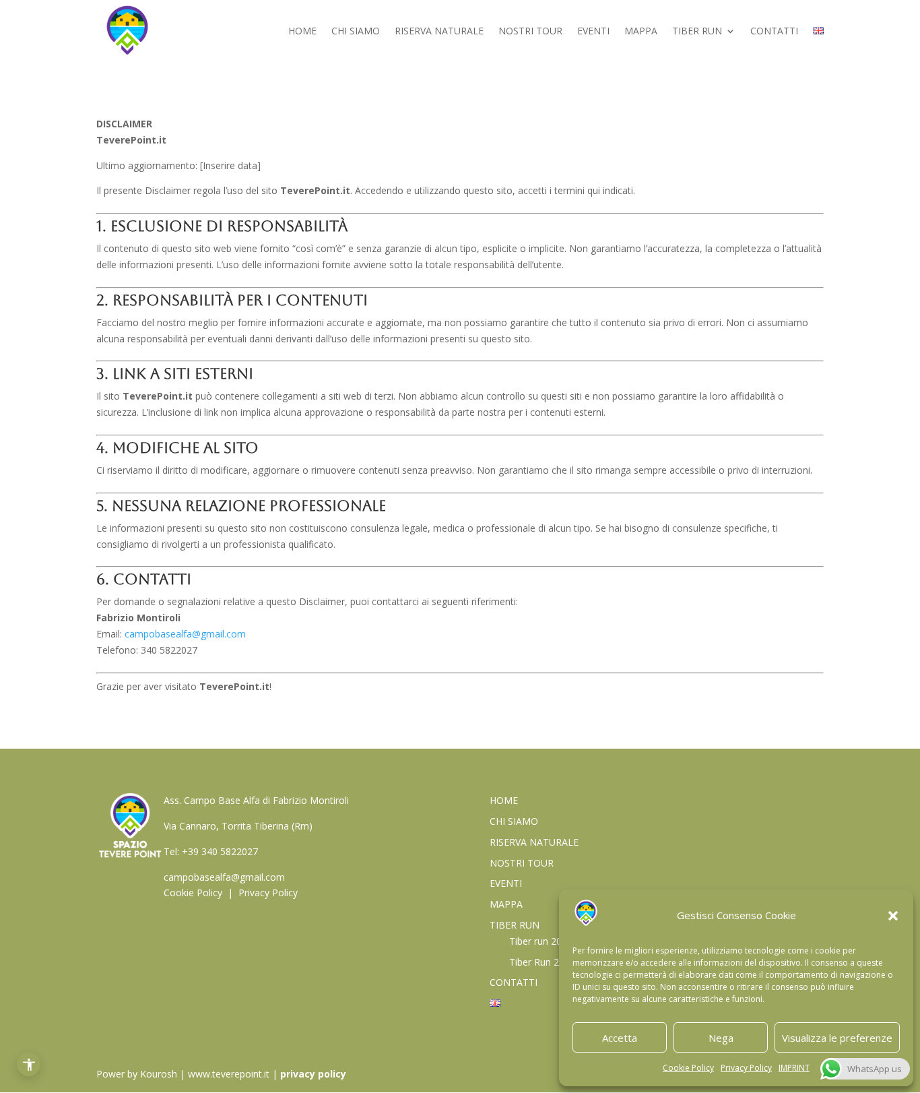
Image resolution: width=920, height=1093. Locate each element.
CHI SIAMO (355, 31)
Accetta (619, 1037)
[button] (893, 916)
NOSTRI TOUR (530, 31)
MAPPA (640, 31)
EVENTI (593, 31)
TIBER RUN (697, 31)
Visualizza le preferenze (837, 1037)
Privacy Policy (746, 1067)
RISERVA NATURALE (439, 31)
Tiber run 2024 (540, 941)
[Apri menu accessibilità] (28, 1064)
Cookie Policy (688, 1067)
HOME (302, 31)
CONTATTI (774, 31)
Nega (721, 1037)
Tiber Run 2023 (542, 962)
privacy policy (313, 1073)
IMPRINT (794, 1067)
